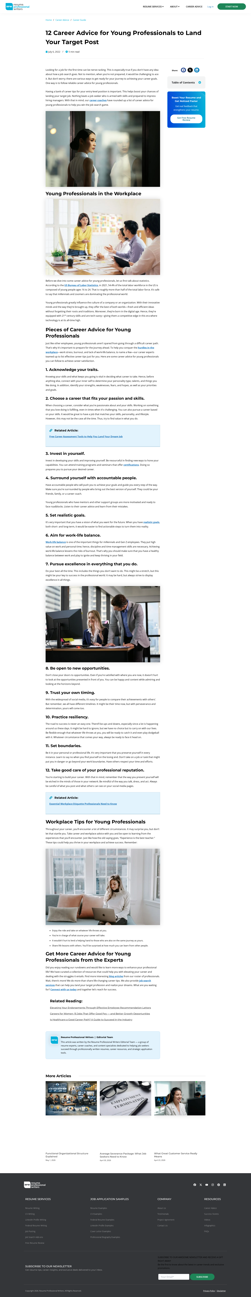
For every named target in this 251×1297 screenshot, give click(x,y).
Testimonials (163, 1214)
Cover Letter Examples (100, 1231)
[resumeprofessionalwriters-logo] (17, 6)
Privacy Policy (209, 1290)
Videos (207, 1219)
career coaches (98, 100)
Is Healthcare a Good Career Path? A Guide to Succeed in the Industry (91, 1019)
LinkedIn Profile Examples (102, 1225)
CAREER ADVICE (194, 6)
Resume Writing (32, 1208)
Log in (210, 6)
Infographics (209, 1225)
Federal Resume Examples (102, 1219)
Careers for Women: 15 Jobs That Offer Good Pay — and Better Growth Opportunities (100, 1013)
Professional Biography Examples (105, 1237)
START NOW (231, 6)
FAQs (206, 1231)
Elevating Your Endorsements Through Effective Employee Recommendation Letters (100, 1007)
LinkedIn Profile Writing (35, 1219)
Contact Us (162, 1225)
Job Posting (30, 1231)
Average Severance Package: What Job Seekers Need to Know (123, 1155)
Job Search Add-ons (34, 1237)
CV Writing (30, 1214)
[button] (183, 70)
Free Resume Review (34, 1243)
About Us (161, 1208)
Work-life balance (56, 542)
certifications (131, 464)
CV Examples (96, 1214)
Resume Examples (98, 1208)
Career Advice (62, 19)
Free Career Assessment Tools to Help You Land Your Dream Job (86, 436)
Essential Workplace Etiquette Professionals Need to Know (83, 803)
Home (49, 19)
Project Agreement (165, 1219)
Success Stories (211, 1214)
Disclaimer (221, 1290)
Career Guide (79, 19)
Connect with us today (63, 989)
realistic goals (151, 522)
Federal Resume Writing (36, 1225)
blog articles (116, 976)
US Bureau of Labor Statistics (81, 285)
